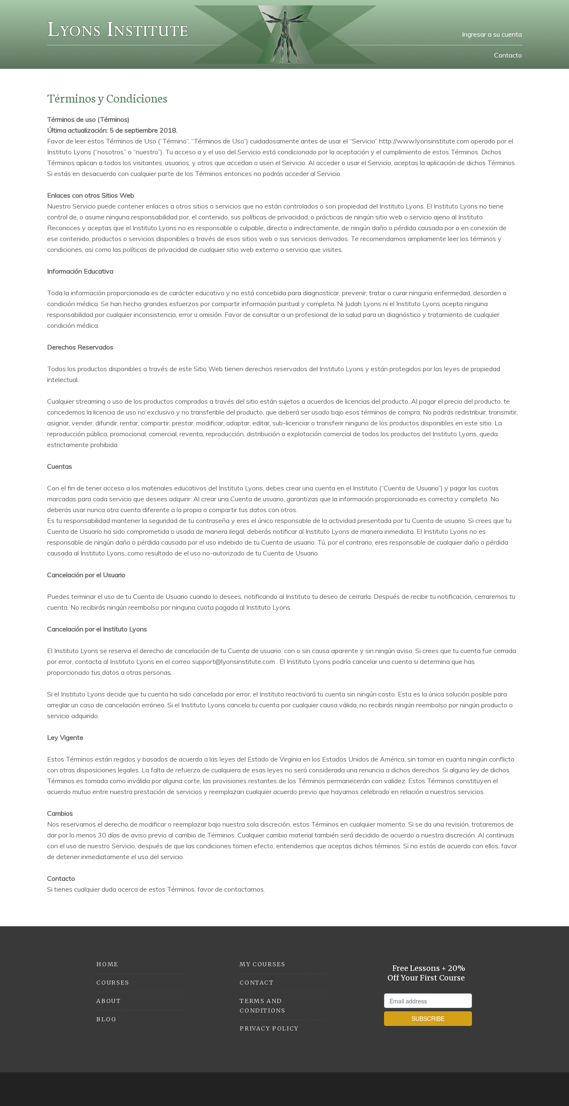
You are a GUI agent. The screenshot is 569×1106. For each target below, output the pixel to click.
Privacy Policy (269, 1028)
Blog (106, 1019)
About (108, 1001)
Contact (257, 982)
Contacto (508, 55)
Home (107, 964)
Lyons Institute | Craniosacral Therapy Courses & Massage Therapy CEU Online (118, 29)
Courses (112, 982)
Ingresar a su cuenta (492, 34)
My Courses (262, 964)
